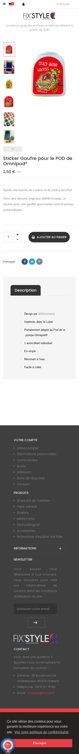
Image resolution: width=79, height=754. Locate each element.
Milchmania (26, 519)
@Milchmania (51, 198)
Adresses (24, 472)
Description (25, 290)
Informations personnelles (36, 454)
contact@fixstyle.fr (41, 693)
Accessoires (26, 531)
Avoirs (21, 466)
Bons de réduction (31, 478)
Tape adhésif (27, 506)
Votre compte (27, 448)
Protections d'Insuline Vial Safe (39, 537)
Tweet (32, 261)
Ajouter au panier (51, 237)
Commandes (27, 460)
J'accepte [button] (39, 743)
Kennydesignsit (28, 525)
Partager (24, 261)
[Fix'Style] (40, 16)
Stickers (22, 513)
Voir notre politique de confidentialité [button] (41, 732)
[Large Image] (35, 638)
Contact (23, 484)
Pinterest (39, 261)
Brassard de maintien (33, 501)
